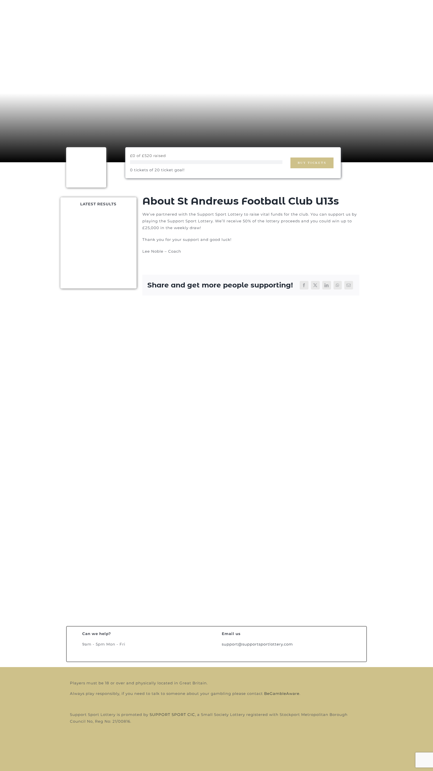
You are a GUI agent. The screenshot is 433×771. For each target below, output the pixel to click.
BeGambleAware (281, 693)
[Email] (348, 285)
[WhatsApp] (337, 285)
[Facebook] (304, 285)
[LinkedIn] (326, 285)
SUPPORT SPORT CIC (172, 714)
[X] (315, 285)
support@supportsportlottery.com (257, 644)
